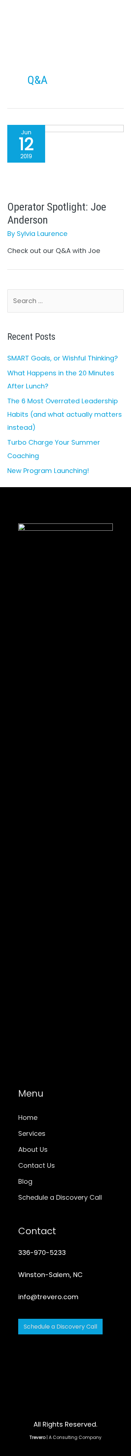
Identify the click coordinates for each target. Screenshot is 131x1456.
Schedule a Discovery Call (60, 1197)
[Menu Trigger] (118, 25)
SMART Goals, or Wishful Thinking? (62, 358)
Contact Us (36, 1165)
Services (31, 1133)
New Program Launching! (48, 470)
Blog (25, 1181)
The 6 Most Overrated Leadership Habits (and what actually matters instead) (64, 414)
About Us (33, 1149)
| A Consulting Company (65, 1437)
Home (27, 1117)
